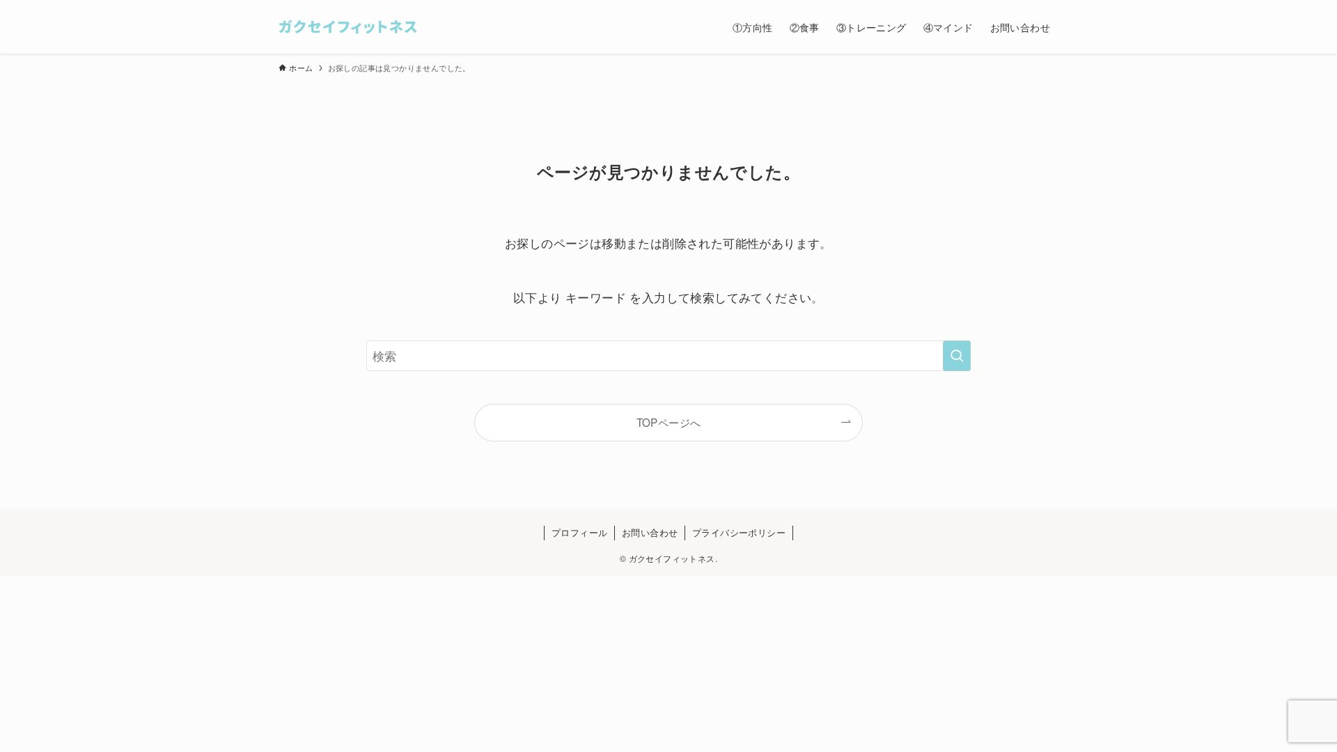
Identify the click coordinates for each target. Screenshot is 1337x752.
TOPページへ (668, 422)
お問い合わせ (650, 532)
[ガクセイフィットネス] (348, 26)
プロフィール (579, 532)
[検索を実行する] (957, 355)
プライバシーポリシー (738, 532)
